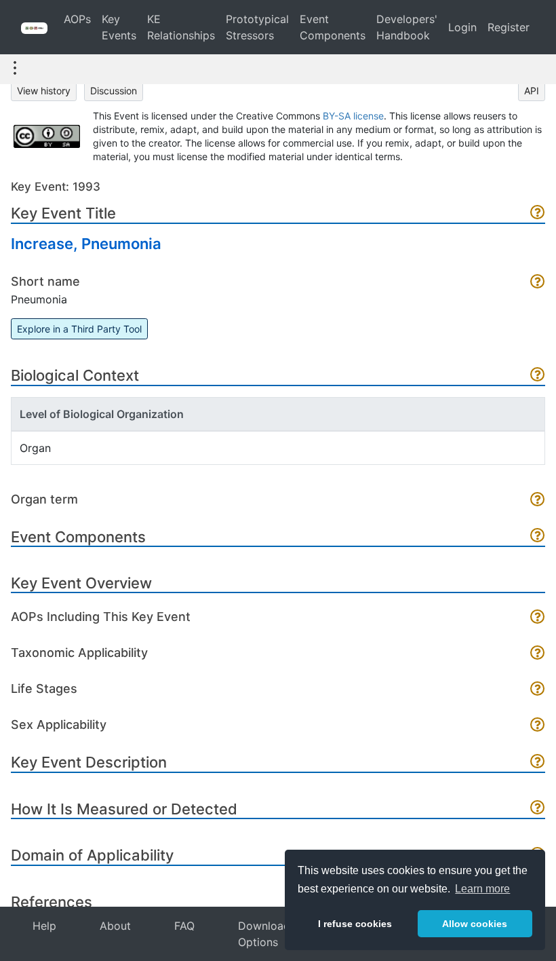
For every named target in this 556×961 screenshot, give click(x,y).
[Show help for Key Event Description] (537, 762)
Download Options (264, 934)
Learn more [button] (482, 888)
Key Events (119, 27)
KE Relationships (181, 27)
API (531, 90)
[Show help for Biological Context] (537, 375)
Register (509, 27)
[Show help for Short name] (537, 282)
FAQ (184, 925)
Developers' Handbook (406, 27)
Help (44, 925)
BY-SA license (353, 115)
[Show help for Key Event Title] (537, 213)
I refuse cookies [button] (355, 923)
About (115, 925)
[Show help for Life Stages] (537, 689)
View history (44, 90)
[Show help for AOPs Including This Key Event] (537, 617)
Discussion (113, 90)
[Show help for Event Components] (537, 536)
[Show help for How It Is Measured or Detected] (537, 808)
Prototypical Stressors (257, 27)
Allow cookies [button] (474, 923)
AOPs (77, 19)
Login (462, 27)
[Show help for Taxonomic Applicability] (537, 653)
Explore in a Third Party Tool (79, 329)
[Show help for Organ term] (537, 500)
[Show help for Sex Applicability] (537, 725)
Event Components (332, 27)
